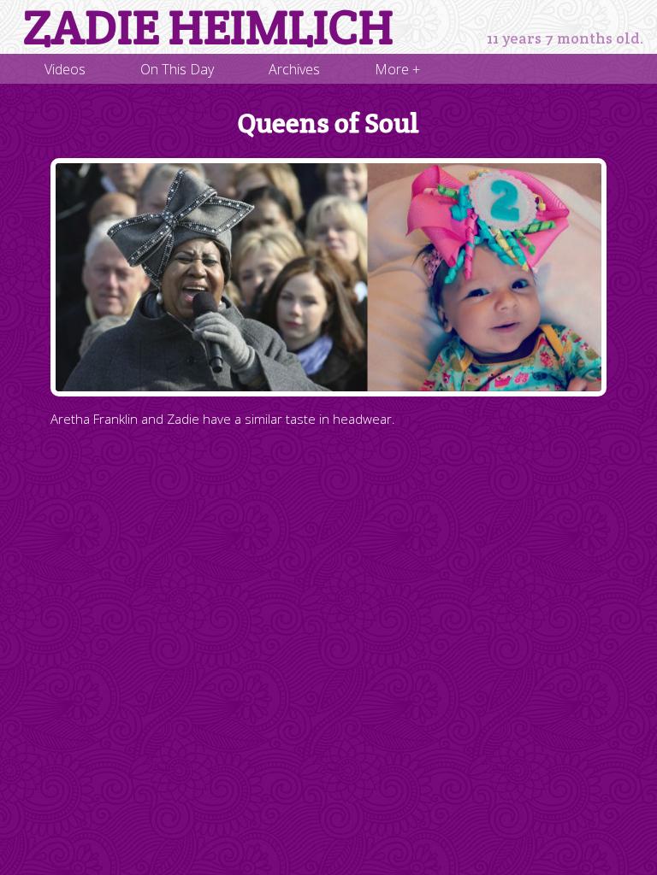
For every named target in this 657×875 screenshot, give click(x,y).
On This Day (177, 69)
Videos (65, 69)
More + (397, 69)
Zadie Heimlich (208, 27)
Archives (294, 69)
